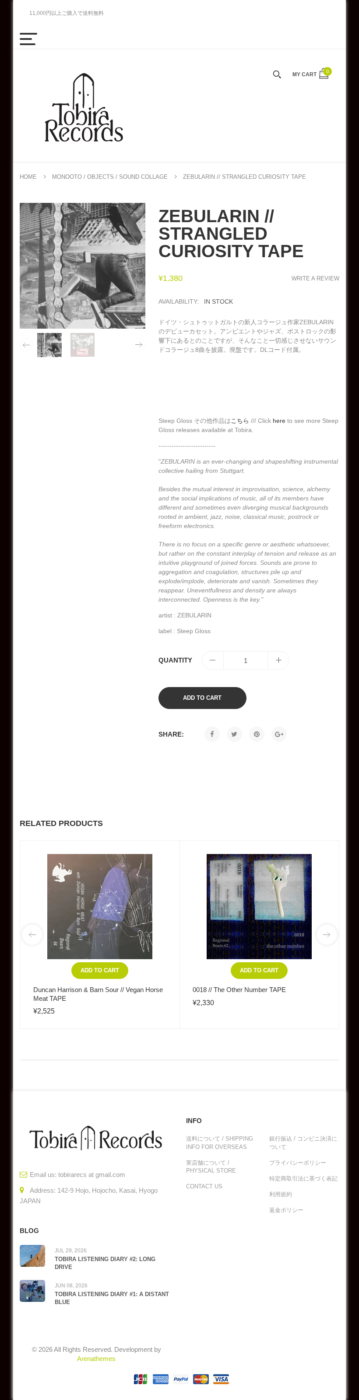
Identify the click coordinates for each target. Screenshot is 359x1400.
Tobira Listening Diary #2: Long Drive (105, 1263)
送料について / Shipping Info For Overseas (219, 1142)
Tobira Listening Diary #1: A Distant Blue (112, 1298)
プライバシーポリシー (297, 1162)
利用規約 (280, 1194)
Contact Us (204, 1186)
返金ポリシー (286, 1210)
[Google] (279, 734)
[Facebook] (212, 734)
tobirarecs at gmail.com (91, 1174)
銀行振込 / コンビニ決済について (303, 1142)
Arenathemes (96, 1358)
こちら (240, 420)
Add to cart (202, 698)
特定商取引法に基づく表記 (303, 1178)
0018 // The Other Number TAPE (239, 989)
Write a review (315, 278)
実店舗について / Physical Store (211, 1166)
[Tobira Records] (83, 105)
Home (28, 177)
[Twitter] (234, 734)
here (279, 420)
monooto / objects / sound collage (110, 177)
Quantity (175, 660)
